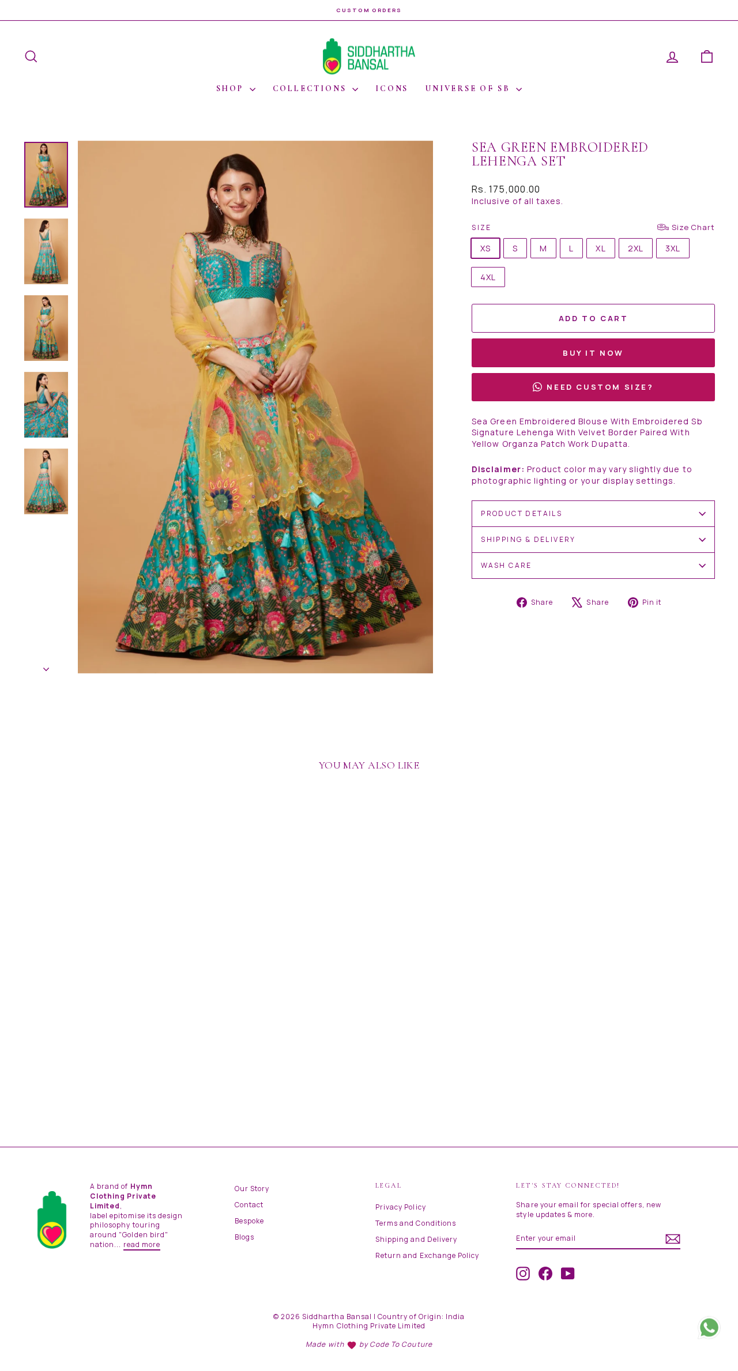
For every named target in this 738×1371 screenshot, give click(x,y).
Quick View (104, 1032)
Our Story (252, 1188)
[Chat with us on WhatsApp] (709, 1330)
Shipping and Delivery (416, 1239)
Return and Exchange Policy (427, 1255)
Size (593, 227)
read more (141, 1244)
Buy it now (593, 353)
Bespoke (249, 1221)
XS (485, 248)
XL (600, 248)
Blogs (244, 1237)
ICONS (391, 88)
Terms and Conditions (415, 1223)
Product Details (521, 513)
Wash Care (506, 565)
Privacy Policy (400, 1207)
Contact (249, 1205)
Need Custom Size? (600, 387)
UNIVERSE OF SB (469, 88)
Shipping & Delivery (528, 539)
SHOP (231, 88)
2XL (635, 248)
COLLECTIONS (311, 88)
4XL (488, 277)
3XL (672, 248)
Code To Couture (401, 1344)
